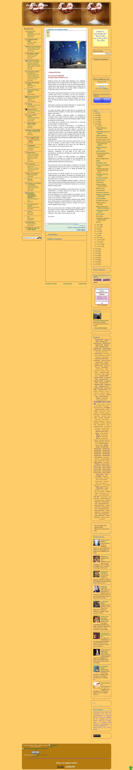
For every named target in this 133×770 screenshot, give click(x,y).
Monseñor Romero (103, 443)
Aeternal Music (31, 152)
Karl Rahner (96, 422)
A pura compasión (100, 151)
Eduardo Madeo (101, 394)
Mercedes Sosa (104, 438)
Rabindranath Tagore (104, 486)
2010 (96, 117)
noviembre (99, 244)
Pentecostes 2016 (103, 479)
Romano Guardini (104, 489)
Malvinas (97, 433)
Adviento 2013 (106, 343)
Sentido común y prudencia (31, 99)
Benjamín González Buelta (101, 358)
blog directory (51, 746)
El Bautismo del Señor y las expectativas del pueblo (102, 170)
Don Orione (96, 393)
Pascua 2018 (106, 471)
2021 (96, 264)
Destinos (98, 222)
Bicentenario (97, 360)
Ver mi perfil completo (101, 328)
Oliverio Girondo (101, 460)
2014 (96, 249)
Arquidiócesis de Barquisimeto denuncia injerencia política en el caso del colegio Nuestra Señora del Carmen (33, 76)
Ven (28, 217)
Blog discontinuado (32, 175)
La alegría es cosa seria (102, 192)
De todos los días (37, 5)
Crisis (103, 374)
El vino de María (100, 190)
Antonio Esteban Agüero (99, 355)
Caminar (29, 104)
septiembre (100, 239)
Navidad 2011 (97, 448)
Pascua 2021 (100, 474)
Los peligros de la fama (102, 200)
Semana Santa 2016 (99, 510)
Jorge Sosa (101, 412)
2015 (96, 251)
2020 (96, 262)
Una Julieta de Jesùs (33, 137)
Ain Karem (98, 351)
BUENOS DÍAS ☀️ (31, 85)
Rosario (95, 491)
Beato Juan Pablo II (32, 173)
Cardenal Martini (104, 364)
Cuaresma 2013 (98, 381)
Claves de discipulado (102, 137)
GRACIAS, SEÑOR (32, 42)
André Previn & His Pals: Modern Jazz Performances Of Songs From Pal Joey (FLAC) (33, 167)
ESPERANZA (30, 218)
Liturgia (107, 424)
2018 (96, 257)
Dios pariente (99, 216)
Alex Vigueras (106, 353)
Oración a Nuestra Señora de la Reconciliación (105, 651)
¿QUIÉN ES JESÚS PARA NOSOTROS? (33, 34)
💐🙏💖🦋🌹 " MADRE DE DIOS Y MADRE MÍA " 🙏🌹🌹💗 (33, 140)
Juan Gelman (97, 416)
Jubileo (98, 160)
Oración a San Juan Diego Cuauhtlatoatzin (105, 618)
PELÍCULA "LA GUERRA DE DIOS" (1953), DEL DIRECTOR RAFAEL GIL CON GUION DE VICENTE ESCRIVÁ (33, 64)
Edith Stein (102, 393)
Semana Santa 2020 (99, 515)
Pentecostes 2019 (103, 482)
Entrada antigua (83, 283)
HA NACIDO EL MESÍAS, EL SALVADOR (33, 118)
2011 (96, 119)
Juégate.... (29, 92)
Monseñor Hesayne (99, 441)
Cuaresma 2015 (103, 382)
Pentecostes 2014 (99, 477)
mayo (98, 231)
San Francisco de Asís (104, 495)
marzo (98, 226)
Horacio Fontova (102, 410)
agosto (98, 237)
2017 (96, 255)
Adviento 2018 (106, 348)
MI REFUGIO (30, 222)
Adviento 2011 (103, 341)
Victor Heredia (102, 519)
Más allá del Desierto (33, 97)
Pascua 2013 (97, 467)
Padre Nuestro (98, 462)
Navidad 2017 (97, 453)
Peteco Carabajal (106, 484)
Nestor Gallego (98, 457)
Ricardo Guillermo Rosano (102, 320)
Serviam (29, 179)
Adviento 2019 (97, 350)
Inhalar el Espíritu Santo (33, 207)
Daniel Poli (101, 391)
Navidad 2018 (106, 453)
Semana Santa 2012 (99, 505)
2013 (96, 124)
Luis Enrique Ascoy (105, 428)
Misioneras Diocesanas (104, 440)
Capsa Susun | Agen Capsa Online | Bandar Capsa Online (33, 188)
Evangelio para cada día (79, 227)
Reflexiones (99, 488)
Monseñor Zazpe (99, 445)
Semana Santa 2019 (104, 514)
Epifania (70, 227)
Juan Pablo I (103, 416)
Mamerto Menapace (104, 433)
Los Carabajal (107, 426)
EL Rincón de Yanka (33, 60)
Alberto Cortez (105, 351)
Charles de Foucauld (104, 372)
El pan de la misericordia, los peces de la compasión (102, 154)
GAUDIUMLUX (31, 145)
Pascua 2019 (97, 472)
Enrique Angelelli (104, 396)
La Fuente (102, 422)
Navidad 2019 (97, 455)
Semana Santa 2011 (104, 503)
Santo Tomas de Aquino (99, 500)
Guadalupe (107, 407)
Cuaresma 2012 (103, 379)
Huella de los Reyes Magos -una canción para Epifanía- (103, 143)
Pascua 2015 (97, 469)
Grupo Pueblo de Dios (98, 407)
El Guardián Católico (33, 71)
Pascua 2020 (106, 472)
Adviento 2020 (106, 350)
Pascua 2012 (106, 465)
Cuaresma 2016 (98, 384)
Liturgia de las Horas (98, 426)
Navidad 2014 (106, 450)
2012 (96, 122)
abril (98, 229)
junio (98, 233)
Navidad (98, 447)
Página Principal (67, 283)
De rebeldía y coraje (101, 162)
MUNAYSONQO (31, 123)
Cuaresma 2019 (98, 388)
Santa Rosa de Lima (105, 498)
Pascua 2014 (106, 467)
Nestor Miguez (106, 457)
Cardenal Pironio (98, 365)
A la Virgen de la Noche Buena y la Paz (105, 635)
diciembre (99, 246)
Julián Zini (106, 417)
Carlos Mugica (104, 367)
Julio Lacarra (98, 419)
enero (98, 126)
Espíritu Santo (105, 398)
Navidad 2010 (104, 447)
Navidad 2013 (97, 450)
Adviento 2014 (99, 345)
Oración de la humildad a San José (105, 558)
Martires (98, 436)
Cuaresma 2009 (103, 375)
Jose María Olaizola (105, 414)
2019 (96, 259)
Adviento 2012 (97, 343)
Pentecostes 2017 (99, 481)
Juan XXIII (101, 417)
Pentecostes (105, 476)
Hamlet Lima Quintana (100, 409)
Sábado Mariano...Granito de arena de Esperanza (33, 48)
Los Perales (97, 428)
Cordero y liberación (101, 135)
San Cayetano (103, 493)
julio (98, 235)
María (98, 435)
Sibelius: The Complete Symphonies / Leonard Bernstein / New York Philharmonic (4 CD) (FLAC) (33, 156)
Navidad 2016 (106, 452)
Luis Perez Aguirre (105, 429)
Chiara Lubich (98, 374)
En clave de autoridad (101, 177)
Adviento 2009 (99, 339)
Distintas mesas (100, 188)
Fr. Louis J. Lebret (101, 404)
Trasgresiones (100, 182)
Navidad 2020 (106, 455)
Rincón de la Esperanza (34, 46)
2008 (96, 113)
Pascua (97, 464)
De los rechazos (100, 214)
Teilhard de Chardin (105, 517)
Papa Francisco (106, 462)
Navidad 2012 (106, 448)
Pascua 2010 (105, 464)
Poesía (97, 486)
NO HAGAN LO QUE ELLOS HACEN (32, 55)
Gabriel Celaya (106, 405)
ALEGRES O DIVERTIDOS (34, 105)
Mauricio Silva (105, 436)
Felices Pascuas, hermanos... (31, 125)
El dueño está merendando (34, 110)
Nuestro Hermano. (31, 224)
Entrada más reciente (51, 283)
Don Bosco (107, 391)
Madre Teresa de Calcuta (102, 431)
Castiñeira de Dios (100, 368)
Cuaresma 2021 (102, 389)
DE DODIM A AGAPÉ (33, 53)
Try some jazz (31, 164)
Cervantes (102, 370)
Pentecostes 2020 (98, 484)
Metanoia (96, 440)
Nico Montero (97, 458)
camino (29, 211)
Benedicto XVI (105, 357)
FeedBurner (105, 88)
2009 (96, 115)
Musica (106, 445)
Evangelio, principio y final (103, 139)
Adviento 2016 (104, 346)
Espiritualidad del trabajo (102, 399)
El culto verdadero (101, 198)
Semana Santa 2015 (104, 508)
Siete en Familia (31, 109)
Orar (107, 460)
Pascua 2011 (97, 465)
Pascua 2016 (106, 469)
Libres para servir (100, 180)
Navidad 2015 (97, 452)
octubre (99, 242)
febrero (99, 224)
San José (96, 496)
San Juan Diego (104, 496)
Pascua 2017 (97, 471)
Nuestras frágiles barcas (102, 158)
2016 (96, 253)
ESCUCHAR (30, 212)
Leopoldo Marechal (101, 424)
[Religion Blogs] (53, 745)
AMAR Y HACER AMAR (33, 130)
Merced (98, 438)
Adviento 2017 (97, 348)
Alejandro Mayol (98, 353)
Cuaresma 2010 (98, 377)
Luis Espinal (97, 429)
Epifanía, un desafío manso (58, 29)
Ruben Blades (101, 491)
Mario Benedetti (104, 435)
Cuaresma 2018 (103, 386)
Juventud (108, 421)
